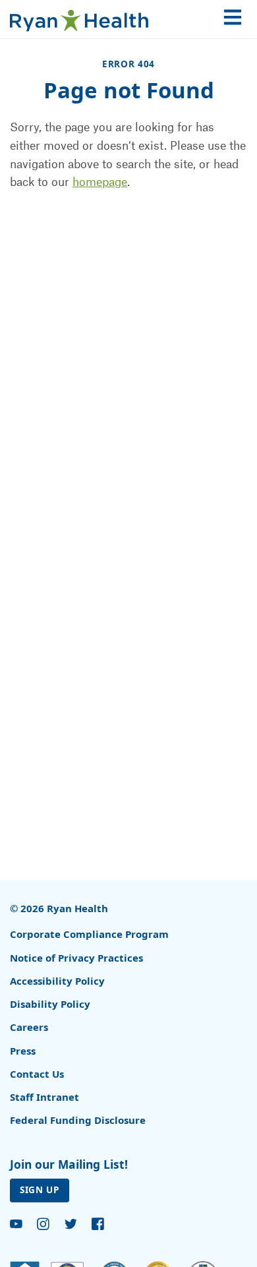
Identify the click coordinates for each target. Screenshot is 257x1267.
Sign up (39, 1190)
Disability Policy (50, 1003)
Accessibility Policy (57, 980)
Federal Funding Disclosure (78, 1120)
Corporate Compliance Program (89, 934)
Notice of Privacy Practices (76, 957)
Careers (29, 1027)
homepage (99, 181)
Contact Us (37, 1073)
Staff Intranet (44, 1096)
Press (23, 1050)
